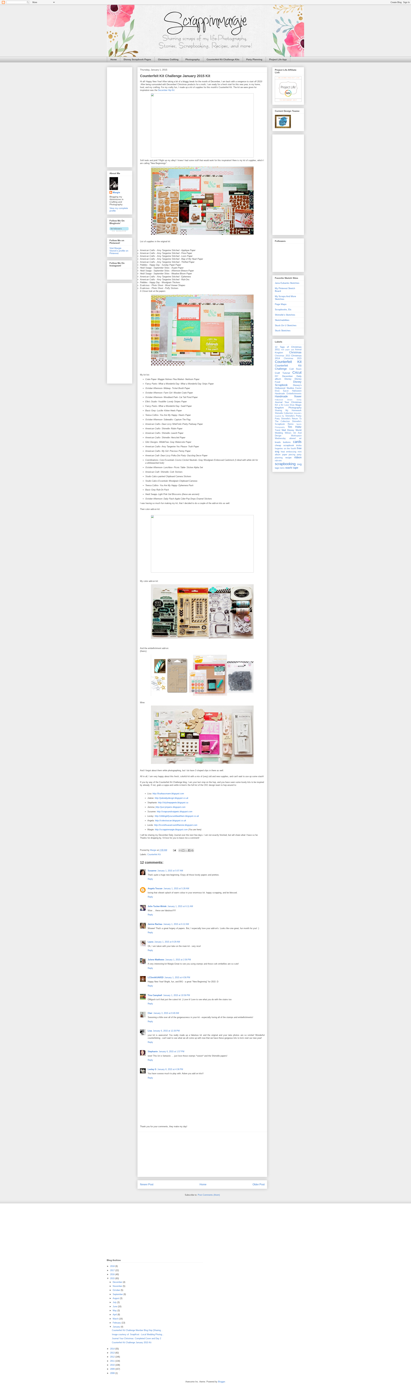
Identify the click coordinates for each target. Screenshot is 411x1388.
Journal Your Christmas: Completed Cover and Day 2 (136, 1338)
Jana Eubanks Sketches (287, 283)
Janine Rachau (155, 924)
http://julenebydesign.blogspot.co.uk (171, 798)
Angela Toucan (155, 888)
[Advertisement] (202, 1154)
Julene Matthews (156, 959)
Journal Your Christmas (288, 402)
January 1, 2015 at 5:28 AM (176, 888)
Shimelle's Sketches (285, 314)
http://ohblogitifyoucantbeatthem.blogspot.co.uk (177, 816)
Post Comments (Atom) (209, 1195)
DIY (276, 376)
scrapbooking (285, 464)
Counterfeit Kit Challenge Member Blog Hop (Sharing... (137, 1330)
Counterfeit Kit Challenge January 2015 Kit (131, 1342)
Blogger (221, 1381)
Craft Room (295, 369)
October (117, 1290)
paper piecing (288, 455)
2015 (112, 1278)
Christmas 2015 (293, 358)
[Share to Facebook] (189, 850)
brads (278, 442)
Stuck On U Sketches (285, 325)
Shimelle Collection (284, 413)
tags (277, 468)
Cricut (297, 372)
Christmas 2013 (282, 356)
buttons (287, 442)
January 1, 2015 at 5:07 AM (170, 870)
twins (282, 468)
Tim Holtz (295, 426)
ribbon (298, 457)
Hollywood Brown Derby (288, 400)
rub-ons (278, 460)
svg (299, 464)
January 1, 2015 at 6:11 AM (180, 906)
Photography (192, 59)
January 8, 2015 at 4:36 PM (170, 1069)
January (117, 1327)
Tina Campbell (155, 995)
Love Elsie (289, 405)
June (115, 1306)
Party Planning (254, 59)
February (117, 1323)
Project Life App (278, 59)
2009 (112, 1369)
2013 (112, 1353)
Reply (150, 879)
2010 (112, 1365)
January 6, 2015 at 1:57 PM (171, 1051)
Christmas (295, 352)
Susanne (152, 870)
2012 (112, 1357)
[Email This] (180, 850)
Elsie (277, 391)
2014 (112, 1349)
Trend (277, 430)
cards (297, 442)
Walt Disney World (292, 430)
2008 (112, 1373)
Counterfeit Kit (154, 854)
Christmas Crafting (168, 59)
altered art (295, 438)
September (118, 1294)
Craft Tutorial (282, 373)
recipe (288, 457)
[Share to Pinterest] (192, 850)
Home (113, 59)
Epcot (286, 391)
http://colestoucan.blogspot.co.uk (170, 820)
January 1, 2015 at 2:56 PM (178, 959)
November (118, 1286)
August (116, 1298)
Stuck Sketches (282, 330)
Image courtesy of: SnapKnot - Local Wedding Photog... (138, 1334)
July (115, 1302)
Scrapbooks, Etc (283, 309)
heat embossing (288, 452)
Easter (298, 388)
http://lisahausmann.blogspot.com (168, 793)
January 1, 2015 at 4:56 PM (177, 977)
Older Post (259, 1184)
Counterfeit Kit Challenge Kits (223, 59)
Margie (116, 192)
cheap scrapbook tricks (288, 445)
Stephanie (153, 1051)
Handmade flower (288, 396)
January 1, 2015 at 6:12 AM (176, 924)
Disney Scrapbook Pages (137, 59)
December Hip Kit (166, 90)
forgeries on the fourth (285, 448)
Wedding (279, 433)
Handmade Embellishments (288, 393)
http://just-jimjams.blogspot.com (170, 807)
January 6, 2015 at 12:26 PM (166, 1031)
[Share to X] (186, 850)
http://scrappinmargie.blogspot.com (171, 829)
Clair (150, 1013)
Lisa (150, 1031)
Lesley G (152, 1069)
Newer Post (146, 1184)
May (115, 1310)
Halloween (297, 391)
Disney (287, 379)
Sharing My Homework (288, 410)
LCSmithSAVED (155, 977)
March (116, 1318)
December (118, 1282)
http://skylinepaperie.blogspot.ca (173, 802)
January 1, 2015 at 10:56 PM (176, 995)
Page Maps (280, 304)
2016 (112, 1274)
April (115, 1314)
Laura (150, 942)
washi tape (291, 467)
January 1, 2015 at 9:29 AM (167, 942)
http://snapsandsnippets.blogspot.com (174, 811)
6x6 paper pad (287, 350)
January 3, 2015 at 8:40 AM (166, 1013)
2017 (112, 1270)
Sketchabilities (282, 320)
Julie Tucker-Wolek (157, 906)
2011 (112, 1361)
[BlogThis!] (183, 850)
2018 (112, 1266)
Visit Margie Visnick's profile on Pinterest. (118, 251)
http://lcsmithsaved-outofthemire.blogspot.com (175, 825)
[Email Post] (174, 850)
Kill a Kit (279, 405)
